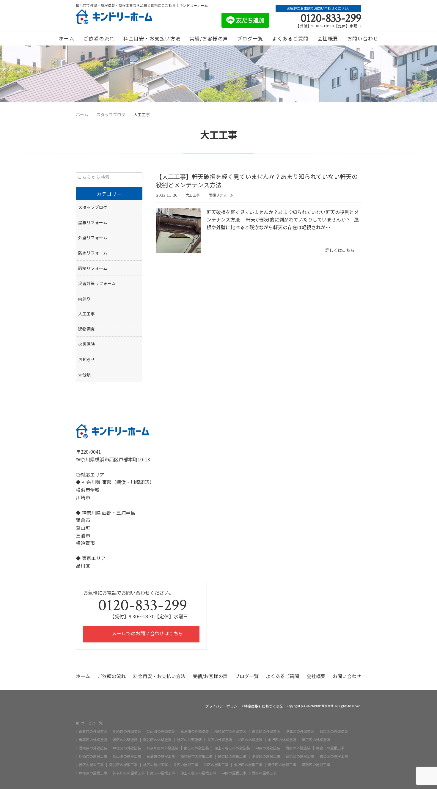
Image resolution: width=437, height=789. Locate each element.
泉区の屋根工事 (185, 764)
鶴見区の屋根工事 (232, 756)
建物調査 (86, 329)
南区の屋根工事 (162, 773)
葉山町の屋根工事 (127, 756)
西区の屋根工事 (264, 773)
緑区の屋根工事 (91, 764)
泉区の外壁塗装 (219, 739)
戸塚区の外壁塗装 (127, 748)
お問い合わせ (362, 38)
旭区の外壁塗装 (189, 739)
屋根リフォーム (92, 222)
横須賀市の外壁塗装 (230, 731)
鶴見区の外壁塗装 (266, 731)
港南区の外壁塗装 (93, 748)
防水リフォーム (92, 253)
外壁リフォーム (92, 238)
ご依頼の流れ (98, 38)
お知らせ (86, 359)
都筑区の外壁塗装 (334, 731)
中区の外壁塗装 (267, 748)
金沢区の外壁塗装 (282, 739)
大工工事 (193, 194)
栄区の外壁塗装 (250, 739)
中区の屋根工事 (233, 773)
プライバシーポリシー (223, 706)
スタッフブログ (92, 207)
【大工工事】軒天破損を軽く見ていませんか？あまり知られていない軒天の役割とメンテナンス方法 (257, 180)
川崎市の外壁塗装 (127, 731)
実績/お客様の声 (209, 38)
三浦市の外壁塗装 (194, 731)
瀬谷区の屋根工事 (123, 764)
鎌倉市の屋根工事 (330, 748)
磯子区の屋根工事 (282, 764)
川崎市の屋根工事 (93, 756)
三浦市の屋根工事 (161, 756)
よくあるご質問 (290, 38)
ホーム (67, 38)
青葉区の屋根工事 (334, 756)
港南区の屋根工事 (316, 764)
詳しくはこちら (339, 250)
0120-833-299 (331, 18)
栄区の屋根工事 (216, 764)
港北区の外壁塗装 (300, 731)
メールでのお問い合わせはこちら (147, 633)
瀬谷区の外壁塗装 (157, 739)
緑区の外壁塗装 (125, 739)
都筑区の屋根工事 (300, 756)
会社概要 (327, 38)
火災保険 (86, 344)
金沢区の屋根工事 (248, 764)
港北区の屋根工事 (266, 756)
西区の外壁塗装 (298, 748)
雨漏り (84, 298)
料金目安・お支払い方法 (152, 38)
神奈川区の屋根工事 (129, 773)
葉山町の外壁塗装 (161, 731)
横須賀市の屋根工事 (196, 756)
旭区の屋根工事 (155, 764)
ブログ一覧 (250, 38)
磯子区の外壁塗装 (316, 739)
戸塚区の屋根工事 (93, 773)
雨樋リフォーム (221, 194)
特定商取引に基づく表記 (263, 706)
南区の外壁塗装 (196, 748)
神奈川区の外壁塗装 (163, 748)
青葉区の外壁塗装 (93, 739)
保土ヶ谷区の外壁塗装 (232, 748)
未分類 (84, 375)
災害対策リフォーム (97, 283)
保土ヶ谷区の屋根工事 (198, 773)
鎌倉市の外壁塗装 (93, 731)
